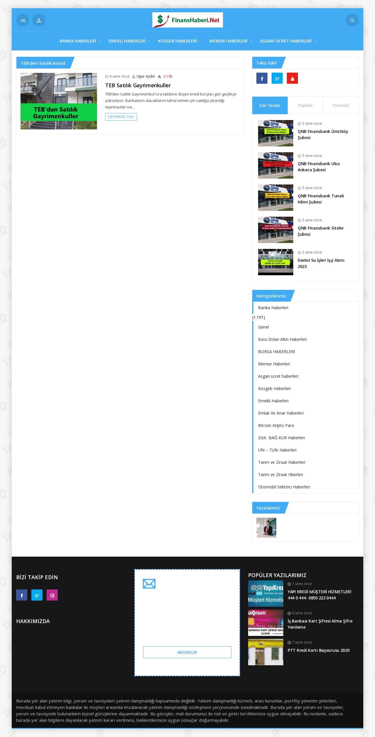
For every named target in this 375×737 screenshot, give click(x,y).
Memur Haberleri (228, 41)
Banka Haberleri (78, 41)
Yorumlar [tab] (341, 105)
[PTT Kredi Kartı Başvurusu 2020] (265, 651)
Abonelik (187, 652)
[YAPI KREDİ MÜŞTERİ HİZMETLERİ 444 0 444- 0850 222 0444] (265, 593)
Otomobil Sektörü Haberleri (284, 487)
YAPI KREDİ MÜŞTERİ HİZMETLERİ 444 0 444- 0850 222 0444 (319, 595)
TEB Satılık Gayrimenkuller (138, 85)
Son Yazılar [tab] (269, 105)
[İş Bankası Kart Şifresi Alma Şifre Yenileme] (265, 622)
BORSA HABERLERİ (276, 351)
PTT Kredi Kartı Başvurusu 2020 (319, 650)
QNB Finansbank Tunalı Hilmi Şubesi (321, 199)
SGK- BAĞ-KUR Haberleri (281, 437)
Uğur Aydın (146, 76)
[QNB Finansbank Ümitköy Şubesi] (275, 133)
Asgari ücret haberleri (286, 41)
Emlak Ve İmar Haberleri (281, 413)
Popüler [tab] (305, 105)
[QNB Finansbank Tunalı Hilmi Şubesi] (275, 197)
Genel (263, 327)
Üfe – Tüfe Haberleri (277, 450)
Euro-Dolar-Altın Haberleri (282, 339)
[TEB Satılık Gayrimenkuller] (59, 100)
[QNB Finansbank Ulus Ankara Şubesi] (275, 165)
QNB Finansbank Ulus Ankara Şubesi (319, 166)
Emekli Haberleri (127, 41)
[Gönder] (352, 20)
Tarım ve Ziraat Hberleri (280, 474)
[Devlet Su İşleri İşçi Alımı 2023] (275, 261)
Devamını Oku (121, 116)
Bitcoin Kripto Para (276, 425)
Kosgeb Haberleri (177, 41)
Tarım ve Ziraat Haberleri (281, 462)
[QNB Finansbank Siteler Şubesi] (275, 229)
